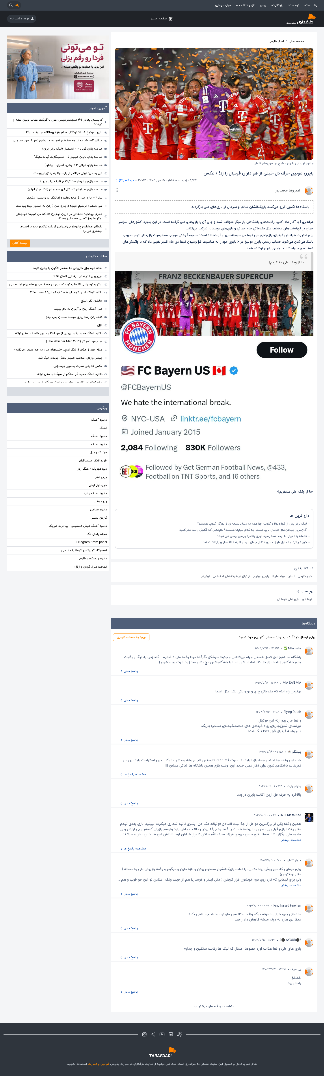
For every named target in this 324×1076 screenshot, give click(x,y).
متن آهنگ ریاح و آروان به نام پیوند (78, 309)
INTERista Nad (291, 815)
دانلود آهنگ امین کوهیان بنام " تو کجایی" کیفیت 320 (66, 293)
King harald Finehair (287, 906)
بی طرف (295, 969)
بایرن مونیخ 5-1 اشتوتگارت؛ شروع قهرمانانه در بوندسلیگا (64, 132)
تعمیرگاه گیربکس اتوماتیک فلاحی (84, 550)
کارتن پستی (99, 518)
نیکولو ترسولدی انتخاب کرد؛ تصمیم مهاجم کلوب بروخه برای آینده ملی (55, 284)
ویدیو (263, 5)
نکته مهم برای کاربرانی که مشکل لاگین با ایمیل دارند (67, 268)
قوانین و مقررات (98, 1064)
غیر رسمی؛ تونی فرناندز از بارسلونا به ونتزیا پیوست (68, 173)
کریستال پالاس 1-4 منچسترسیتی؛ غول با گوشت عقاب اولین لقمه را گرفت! (57, 122)
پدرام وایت (294, 786)
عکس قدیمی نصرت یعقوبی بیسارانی (78, 366)
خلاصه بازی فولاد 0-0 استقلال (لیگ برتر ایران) (72, 149)
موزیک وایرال (98, 452)
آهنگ (103, 428)
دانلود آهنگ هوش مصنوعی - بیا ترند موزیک (77, 526)
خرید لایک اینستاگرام (93, 461)
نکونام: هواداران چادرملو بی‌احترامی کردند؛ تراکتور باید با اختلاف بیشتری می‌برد (61, 229)
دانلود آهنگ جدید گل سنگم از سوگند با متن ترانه (69, 374)
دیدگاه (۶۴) (126, 180)
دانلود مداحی (98, 510)
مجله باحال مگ (97, 534)
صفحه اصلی (159, 19)
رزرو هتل (101, 477)
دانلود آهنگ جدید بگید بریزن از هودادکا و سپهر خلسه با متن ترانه (58, 333)
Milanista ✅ (292, 649)
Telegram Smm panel (91, 542)
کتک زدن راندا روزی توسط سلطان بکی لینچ (73, 317)
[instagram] (144, 1034)
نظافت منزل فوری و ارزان (90, 567)
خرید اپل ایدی (98, 485)
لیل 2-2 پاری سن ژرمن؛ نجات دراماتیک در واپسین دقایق (64, 198)
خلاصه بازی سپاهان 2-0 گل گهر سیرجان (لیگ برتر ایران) (65, 189)
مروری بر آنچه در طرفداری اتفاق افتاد (77, 276)
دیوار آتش (294, 861)
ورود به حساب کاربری (131, 637)
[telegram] (153, 1034)
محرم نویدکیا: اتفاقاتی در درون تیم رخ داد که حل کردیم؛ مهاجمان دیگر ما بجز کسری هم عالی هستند (59, 216)
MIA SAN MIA (292, 683)
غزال (99, 325)
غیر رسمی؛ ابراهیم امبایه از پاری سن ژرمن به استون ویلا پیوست (59, 206)
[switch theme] (14, 5)
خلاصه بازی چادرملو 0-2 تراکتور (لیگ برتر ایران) (71, 181)
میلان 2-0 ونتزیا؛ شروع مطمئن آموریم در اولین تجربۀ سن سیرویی (57, 141)
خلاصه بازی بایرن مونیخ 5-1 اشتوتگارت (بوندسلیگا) (68, 157)
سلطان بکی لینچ (91, 301)
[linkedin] (170, 1034)
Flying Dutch (292, 712)
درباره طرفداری (223, 5)
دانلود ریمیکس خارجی (92, 559)
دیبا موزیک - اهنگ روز (92, 469)
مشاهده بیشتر (291, 840)
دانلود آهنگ (99, 420)
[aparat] (179, 1034)
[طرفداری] (265, 18)
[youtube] (162, 1034)
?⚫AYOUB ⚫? (290, 940)
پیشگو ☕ (294, 752)
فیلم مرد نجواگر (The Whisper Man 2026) (74, 341)
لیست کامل (20, 243)
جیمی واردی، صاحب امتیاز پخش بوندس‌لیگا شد (70, 358)
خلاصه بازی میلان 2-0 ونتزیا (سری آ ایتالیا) (73, 165)
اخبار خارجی (276, 41)
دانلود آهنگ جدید (95, 493)
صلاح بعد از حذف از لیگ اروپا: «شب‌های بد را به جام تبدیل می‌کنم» (58, 350)
